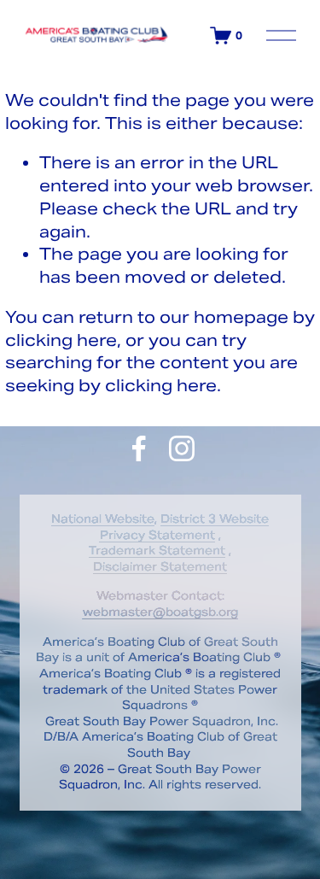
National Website (102, 519)
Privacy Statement (157, 535)
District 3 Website (214, 519)
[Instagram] (181, 448)
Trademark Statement (157, 550)
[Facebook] (139, 448)
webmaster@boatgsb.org (160, 612)
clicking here (61, 340)
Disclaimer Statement (160, 567)
